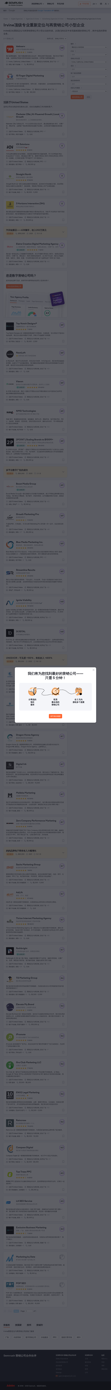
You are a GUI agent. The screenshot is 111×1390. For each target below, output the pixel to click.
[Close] (93, 670)
